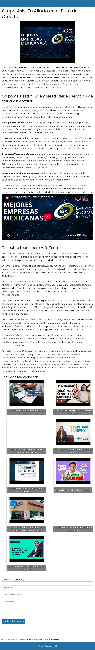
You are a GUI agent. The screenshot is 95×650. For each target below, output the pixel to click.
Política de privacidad (51, 646)
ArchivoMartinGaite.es (43, 3)
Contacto (40, 646)
